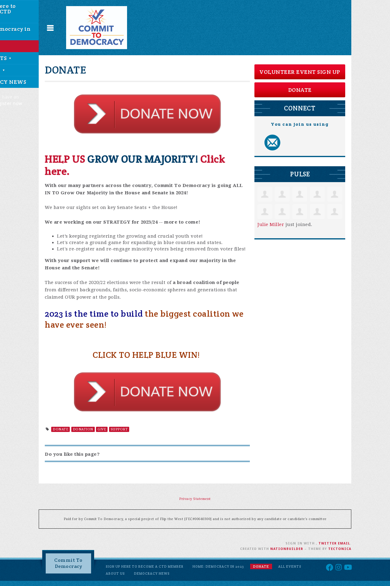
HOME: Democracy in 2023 (218, 566)
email (344, 543)
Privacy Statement (195, 499)
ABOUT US (115, 573)
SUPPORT (119, 429)
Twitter (327, 543)
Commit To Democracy (68, 563)
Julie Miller (270, 224)
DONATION (83, 429)
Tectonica (339, 549)
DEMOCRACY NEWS (152, 573)
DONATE (60, 429)
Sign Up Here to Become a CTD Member (144, 566)
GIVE (102, 429)
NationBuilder (286, 549)
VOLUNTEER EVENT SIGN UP (299, 71)
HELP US (66, 159)
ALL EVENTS (289, 566)
